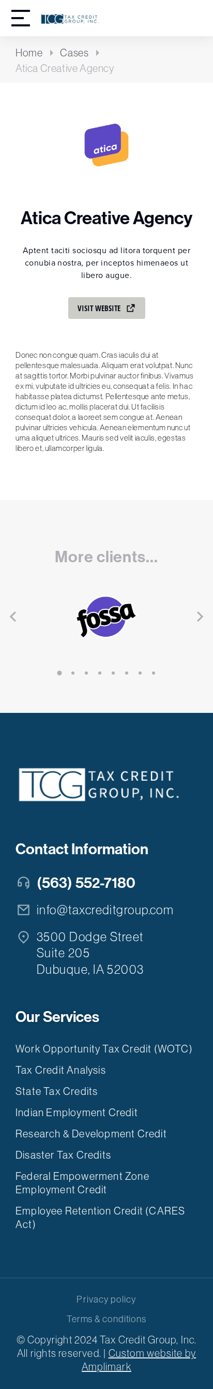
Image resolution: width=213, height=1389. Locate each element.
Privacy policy (106, 1299)
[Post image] (106, 617)
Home (29, 53)
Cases (74, 53)
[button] (59, 673)
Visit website (99, 308)
